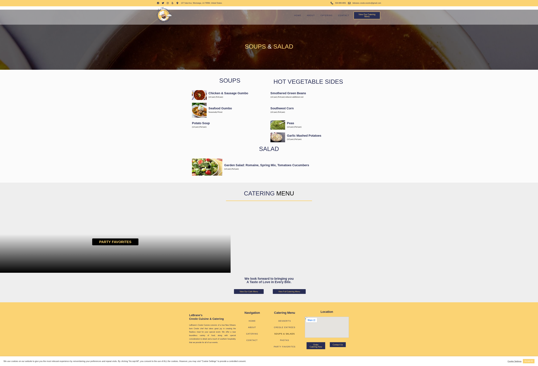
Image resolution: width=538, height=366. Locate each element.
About (311, 15)
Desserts (284, 321)
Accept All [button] (529, 361)
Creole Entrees (284, 327)
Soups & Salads (284, 334)
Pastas (284, 340)
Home (297, 15)
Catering (327, 15)
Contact (343, 15)
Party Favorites (115, 242)
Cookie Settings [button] (514, 361)
